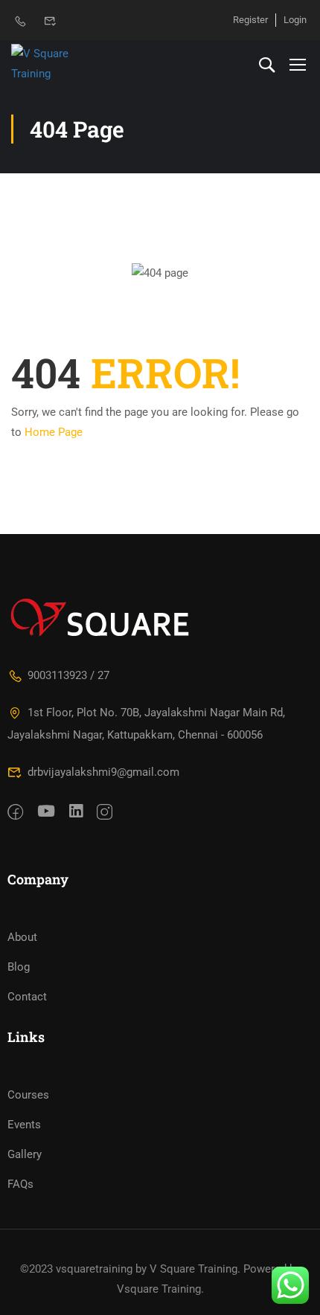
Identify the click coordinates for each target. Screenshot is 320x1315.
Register (250, 19)
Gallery (24, 1154)
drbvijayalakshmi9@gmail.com (103, 772)
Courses (28, 1095)
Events (24, 1124)
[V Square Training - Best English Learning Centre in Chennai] (59, 64)
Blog (18, 967)
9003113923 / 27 (68, 675)
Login (295, 19)
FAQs (20, 1184)
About (22, 937)
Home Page (54, 432)
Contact (27, 996)
